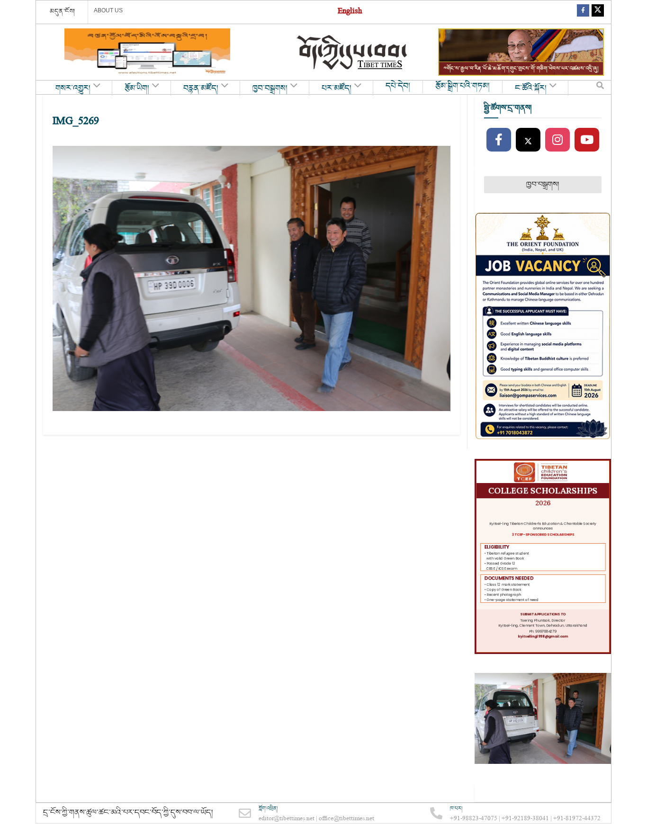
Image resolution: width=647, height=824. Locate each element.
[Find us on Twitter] (598, 12)
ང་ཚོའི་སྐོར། (531, 88)
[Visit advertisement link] (147, 52)
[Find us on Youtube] (587, 140)
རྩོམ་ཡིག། (137, 88)
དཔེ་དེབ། (398, 86)
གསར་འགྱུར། (72, 88)
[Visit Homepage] (353, 52)
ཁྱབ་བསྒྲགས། (270, 88)
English (350, 12)
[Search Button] (600, 88)
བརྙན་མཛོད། (200, 88)
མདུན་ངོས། (62, 11)
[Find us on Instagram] (557, 140)
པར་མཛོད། (336, 88)
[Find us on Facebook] (583, 12)
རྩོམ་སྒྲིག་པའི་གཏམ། (462, 86)
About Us (108, 10)
